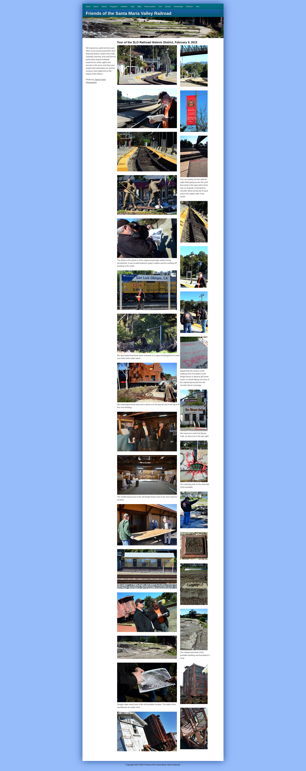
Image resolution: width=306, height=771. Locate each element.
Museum (189, 7)
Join (160, 7)
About (96, 7)
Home (88, 7)
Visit (197, 7)
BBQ (139, 7)
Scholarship (178, 7)
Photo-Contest (150, 7)
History (104, 7)
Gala (132, 7)
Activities (124, 7)
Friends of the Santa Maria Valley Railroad (128, 13)
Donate (168, 7)
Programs (113, 7)
